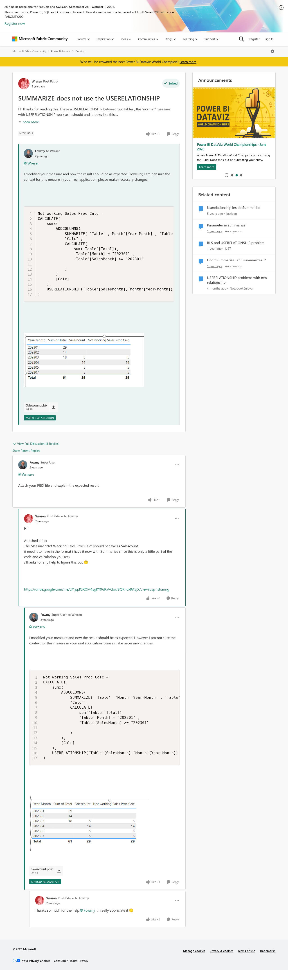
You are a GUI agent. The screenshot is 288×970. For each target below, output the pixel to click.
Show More (31, 122)
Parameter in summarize (226, 225)
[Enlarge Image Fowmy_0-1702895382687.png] (84, 360)
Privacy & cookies (221, 951)
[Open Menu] (272, 51)
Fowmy (40, 151)
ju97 (228, 248)
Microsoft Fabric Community (29, 51)
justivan (231, 213)
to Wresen (53, 151)
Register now (14, 23)
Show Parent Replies (26, 450)
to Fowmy (71, 516)
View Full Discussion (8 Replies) (38, 443)
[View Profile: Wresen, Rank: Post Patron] (23, 83)
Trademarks (267, 951)
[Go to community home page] (40, 39)
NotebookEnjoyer (242, 288)
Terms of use (246, 951)
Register (254, 39)
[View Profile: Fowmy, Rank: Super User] (22, 464)
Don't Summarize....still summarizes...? (236, 260)
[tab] (232, 175)
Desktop (80, 51)
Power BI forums (60, 51)
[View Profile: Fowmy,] (28, 153)
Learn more (188, 61)
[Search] (241, 39)
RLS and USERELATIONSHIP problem (236, 242)
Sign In (269, 39)
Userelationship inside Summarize (233, 207)
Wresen (37, 81)
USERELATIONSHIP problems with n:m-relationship (237, 280)
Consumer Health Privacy (71, 961)
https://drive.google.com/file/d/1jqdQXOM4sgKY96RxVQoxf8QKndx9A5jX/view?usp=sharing (96, 589)
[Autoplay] (226, 175)
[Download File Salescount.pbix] (53, 407)
